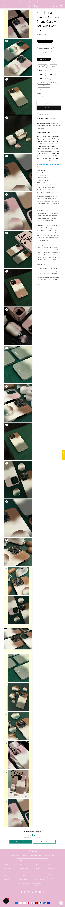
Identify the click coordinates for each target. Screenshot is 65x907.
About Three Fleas (23, 868)
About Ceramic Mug (52, 881)
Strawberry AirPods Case (45, 48)
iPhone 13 (41, 74)
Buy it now (48, 108)
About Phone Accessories (50, 873)
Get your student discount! (37, 884)
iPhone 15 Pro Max (44, 59)
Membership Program (38, 875)
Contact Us (7, 875)
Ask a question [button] (44, 841)
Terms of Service (23, 879)
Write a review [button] (20, 841)
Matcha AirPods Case (44, 52)
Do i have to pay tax (24, 883)
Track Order (7, 868)
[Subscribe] (46, 860)
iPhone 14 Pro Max (44, 70)
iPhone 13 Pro (52, 74)
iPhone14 (41, 66)
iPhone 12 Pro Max (44, 86)
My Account (7, 879)
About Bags (50, 878)
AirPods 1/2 (43, 90)
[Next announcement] (62, 2)
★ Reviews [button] (63, 455)
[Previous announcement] (3, 2)
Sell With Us (36, 868)
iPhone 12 (41, 82)
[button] (3, 6)
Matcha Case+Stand (44, 44)
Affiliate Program (37, 872)
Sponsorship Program (38, 879)
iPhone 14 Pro (52, 66)
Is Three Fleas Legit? (24, 872)
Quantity (39, 93)
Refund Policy (8, 872)
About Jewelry (51, 868)
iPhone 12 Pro (52, 82)
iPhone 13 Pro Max (44, 78)
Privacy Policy (22, 875)
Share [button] (40, 284)
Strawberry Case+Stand (45, 41)
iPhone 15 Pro (42, 63)
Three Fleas (34, 906)
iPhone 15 (53, 63)
